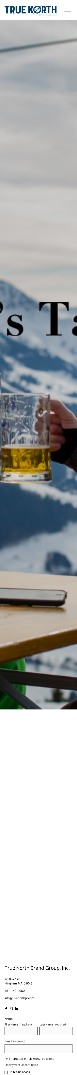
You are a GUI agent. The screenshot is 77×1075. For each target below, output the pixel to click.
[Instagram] (11, 1008)
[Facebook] (6, 1008)
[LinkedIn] (16, 1008)
